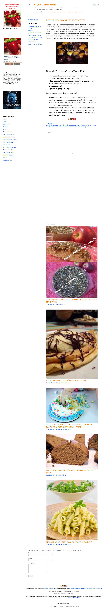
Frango (5, 121)
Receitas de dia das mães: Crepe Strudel (66, 380)
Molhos (5, 127)
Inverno (54, 12)
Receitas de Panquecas (9, 139)
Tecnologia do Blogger (65, 603)
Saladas (5, 157)
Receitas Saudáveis (8, 152)
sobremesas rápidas (35, 44)
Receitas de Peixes (72, 12)
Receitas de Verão (8, 142)
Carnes (5, 119)
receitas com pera (34, 35)
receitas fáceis (33, 39)
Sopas (60, 12)
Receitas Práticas (39, 12)
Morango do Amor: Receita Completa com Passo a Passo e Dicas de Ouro (12, 58)
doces (30, 30)
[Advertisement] (63, 197)
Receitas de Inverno (9, 137)
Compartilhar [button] (33, 19)
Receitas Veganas (8, 155)
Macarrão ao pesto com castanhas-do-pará (69, 542)
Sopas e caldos (7, 160)
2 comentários (60, 304)
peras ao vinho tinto (35, 33)
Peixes (5, 129)
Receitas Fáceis (7, 144)
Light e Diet (6, 124)
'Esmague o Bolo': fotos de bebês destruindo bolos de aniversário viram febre (69, 425)
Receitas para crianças (9, 147)
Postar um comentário (63, 383)
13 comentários (61, 475)
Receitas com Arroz (8, 134)
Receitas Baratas (8, 132)
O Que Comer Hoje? (45, 4)
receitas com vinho (35, 37)
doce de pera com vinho (58, 125)
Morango (49, 12)
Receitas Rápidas (8, 150)
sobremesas (32, 42)
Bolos (64, 12)
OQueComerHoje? (49, 588)
